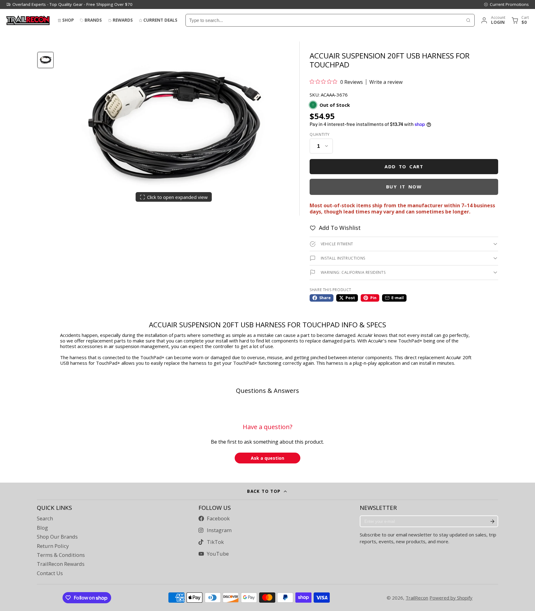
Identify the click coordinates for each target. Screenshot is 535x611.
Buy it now (404, 186)
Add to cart (404, 166)
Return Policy (53, 546)
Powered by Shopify (450, 598)
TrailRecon (417, 598)
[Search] (468, 20)
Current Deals (160, 20)
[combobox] (324, 20)
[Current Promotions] (506, 4)
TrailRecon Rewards (61, 564)
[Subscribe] (492, 521)
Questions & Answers (267, 390)
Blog (42, 528)
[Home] (28, 20)
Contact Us (50, 573)
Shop (68, 20)
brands (93, 20)
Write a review (385, 82)
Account (493, 20)
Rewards (123, 20)
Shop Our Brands (57, 537)
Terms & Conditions (61, 555)
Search (45, 518)
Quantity (320, 134)
